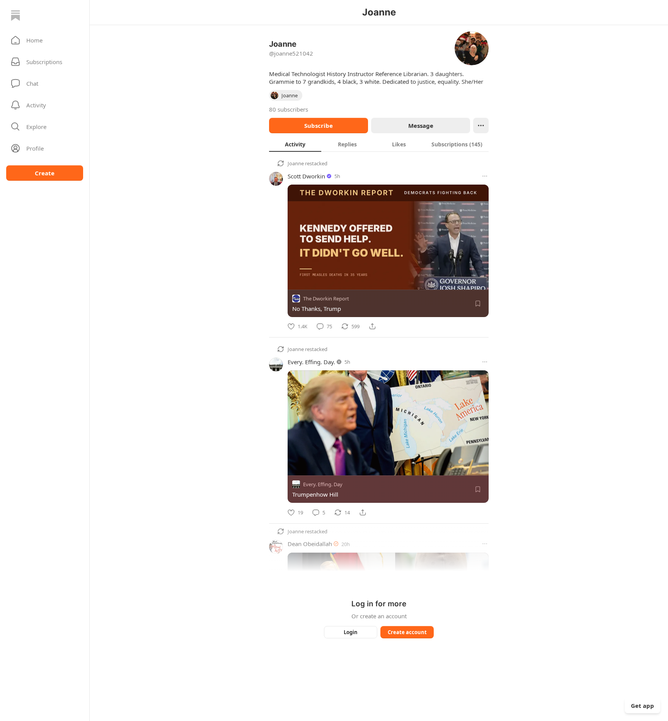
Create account (407, 632)
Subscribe (318, 125)
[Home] (15, 15)
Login (351, 632)
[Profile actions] (481, 125)
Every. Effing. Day (323, 484)
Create (45, 173)
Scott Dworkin (306, 176)
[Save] (478, 303)
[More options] (485, 176)
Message (420, 125)
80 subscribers (288, 109)
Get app (642, 705)
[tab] (295, 144)
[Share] (372, 326)
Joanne (296, 163)
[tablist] (379, 144)
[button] (44, 40)
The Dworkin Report (326, 298)
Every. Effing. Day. (311, 362)
